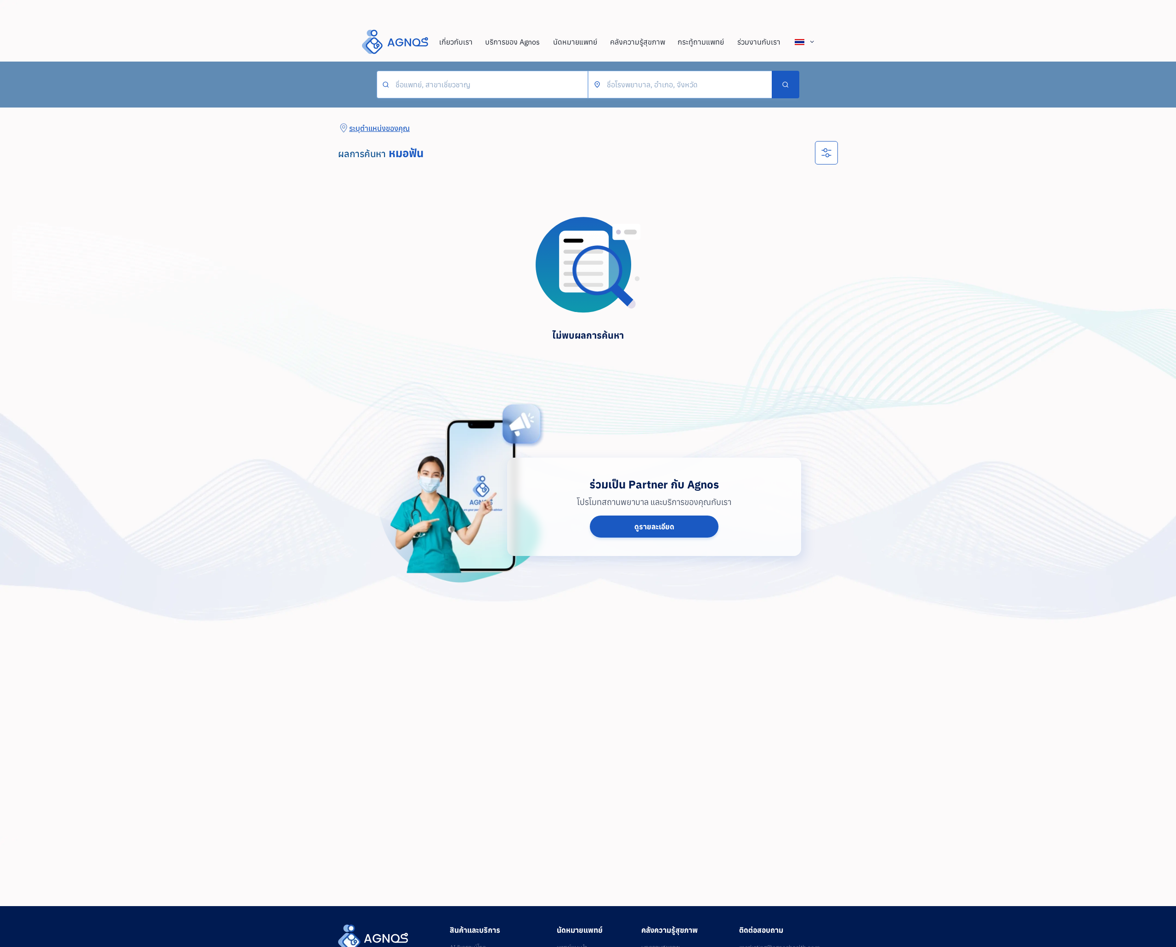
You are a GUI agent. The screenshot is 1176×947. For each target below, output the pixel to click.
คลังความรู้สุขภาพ (637, 41)
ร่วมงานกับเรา (758, 41)
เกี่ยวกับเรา (456, 41)
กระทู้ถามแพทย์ (701, 41)
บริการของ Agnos (512, 41)
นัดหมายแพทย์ (575, 41)
